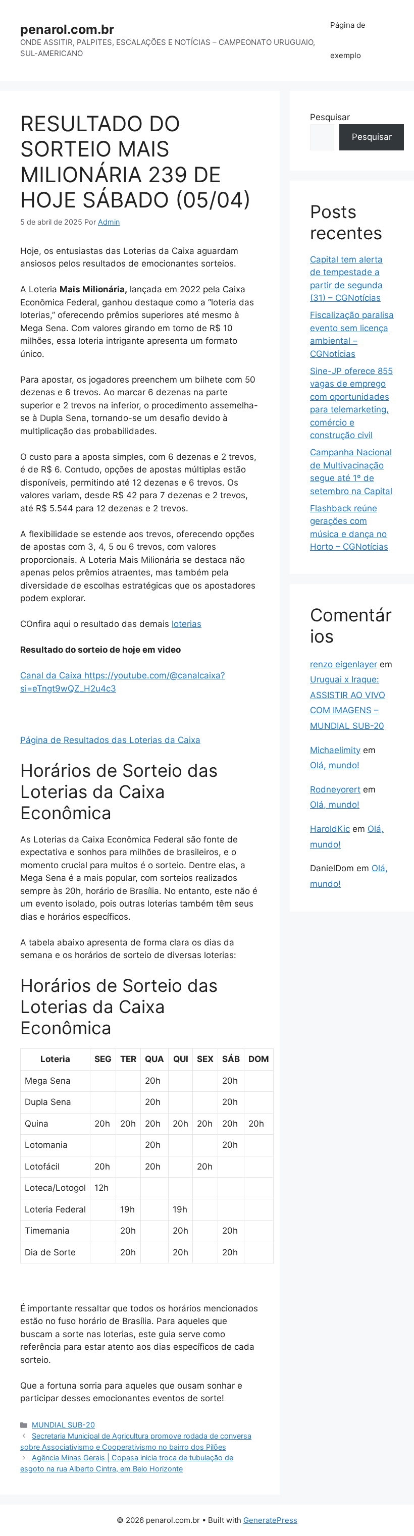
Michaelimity (335, 750)
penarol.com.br (67, 29)
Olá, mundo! (334, 765)
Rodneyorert (335, 789)
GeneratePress (270, 1520)
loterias (186, 624)
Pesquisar (330, 117)
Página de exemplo (348, 40)
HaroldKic (330, 829)
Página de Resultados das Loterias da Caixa (110, 740)
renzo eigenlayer (343, 664)
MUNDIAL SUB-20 (63, 1424)
